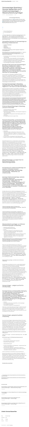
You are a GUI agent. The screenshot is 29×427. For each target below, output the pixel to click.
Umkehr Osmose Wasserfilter (6, 1)
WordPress (11, 425)
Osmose (5, 45)
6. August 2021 (3, 394)
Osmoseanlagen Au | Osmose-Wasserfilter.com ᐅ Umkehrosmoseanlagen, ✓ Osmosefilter (14, 392)
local (15, 14)
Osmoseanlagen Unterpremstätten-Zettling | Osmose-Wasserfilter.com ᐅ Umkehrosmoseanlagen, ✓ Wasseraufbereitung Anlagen (14, 387)
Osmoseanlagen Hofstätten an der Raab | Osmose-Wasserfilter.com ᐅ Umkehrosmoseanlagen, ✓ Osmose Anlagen (13, 403)
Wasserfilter (6, 46)
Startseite (13, 1)
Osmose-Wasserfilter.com (8, 31)
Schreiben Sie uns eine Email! (7, 363)
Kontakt (17, 1)
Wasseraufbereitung (7, 47)
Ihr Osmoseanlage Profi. (8, 32)
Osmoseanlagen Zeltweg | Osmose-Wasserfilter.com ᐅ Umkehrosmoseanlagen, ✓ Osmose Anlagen (10, 398)
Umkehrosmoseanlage (7, 44)
